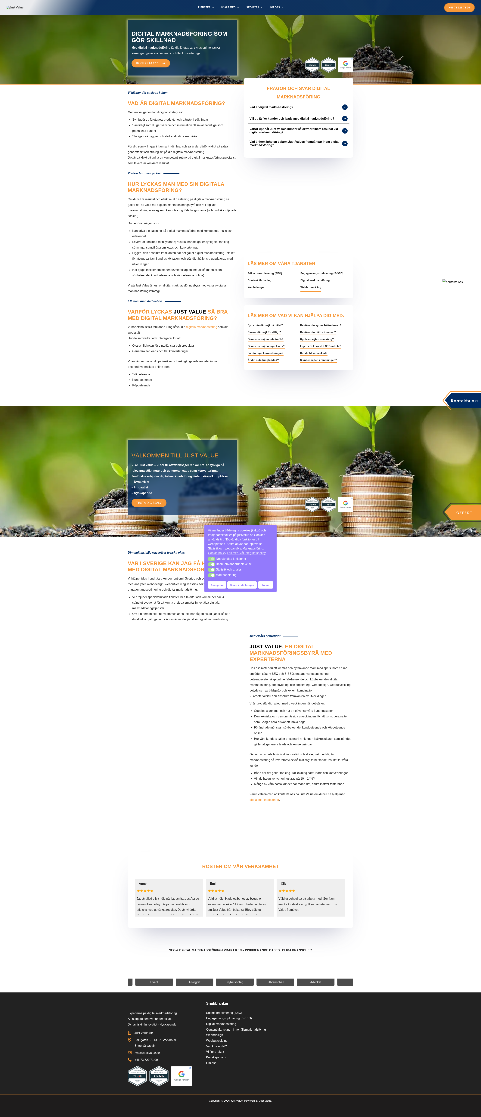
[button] (211, 559)
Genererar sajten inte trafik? (266, 339)
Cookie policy (217, 553)
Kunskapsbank (216, 1057)
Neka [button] (265, 584)
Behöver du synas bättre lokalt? (320, 325)
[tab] (299, 107)
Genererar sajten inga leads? (266, 346)
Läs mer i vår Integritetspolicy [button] (246, 553)
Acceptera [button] (217, 584)
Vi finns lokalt (215, 1051)
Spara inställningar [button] (242, 584)
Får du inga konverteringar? (266, 352)
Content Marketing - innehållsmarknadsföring (236, 1029)
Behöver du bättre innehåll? (318, 332)
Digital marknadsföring (315, 280)
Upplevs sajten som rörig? (317, 339)
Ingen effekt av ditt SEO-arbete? (320, 346)
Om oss (211, 1063)
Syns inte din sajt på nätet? (265, 325)
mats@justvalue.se (147, 1052)
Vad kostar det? (216, 1046)
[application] (212, 7)
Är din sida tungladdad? (263, 359)
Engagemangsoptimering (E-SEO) (321, 273)
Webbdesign (256, 287)
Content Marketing (260, 280)
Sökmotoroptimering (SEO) (265, 273)
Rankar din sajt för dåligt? (264, 332)
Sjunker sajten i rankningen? (318, 359)
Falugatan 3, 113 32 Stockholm (155, 1040)
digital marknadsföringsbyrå (181, 285)
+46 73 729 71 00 (146, 1059)
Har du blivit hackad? (313, 352)
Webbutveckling (310, 287)
